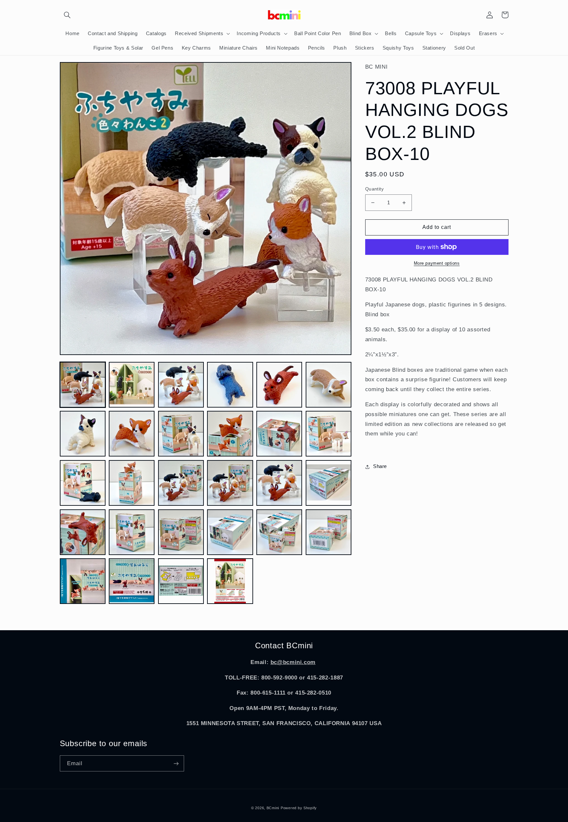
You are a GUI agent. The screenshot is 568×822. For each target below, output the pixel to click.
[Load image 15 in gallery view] (181, 483)
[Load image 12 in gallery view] (328, 433)
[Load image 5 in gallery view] (279, 385)
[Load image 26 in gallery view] (131, 581)
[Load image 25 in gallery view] (83, 581)
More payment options (437, 263)
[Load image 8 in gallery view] (131, 433)
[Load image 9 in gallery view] (181, 433)
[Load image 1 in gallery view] (83, 385)
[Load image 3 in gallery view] (181, 385)
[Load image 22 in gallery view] (230, 532)
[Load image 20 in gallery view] (131, 532)
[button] (67, 14)
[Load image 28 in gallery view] (230, 581)
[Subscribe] (175, 763)
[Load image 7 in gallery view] (83, 433)
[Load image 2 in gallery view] (131, 385)
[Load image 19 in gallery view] (83, 532)
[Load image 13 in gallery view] (83, 483)
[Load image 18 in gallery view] (328, 483)
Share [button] (380, 466)
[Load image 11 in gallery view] (279, 433)
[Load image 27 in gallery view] (181, 581)
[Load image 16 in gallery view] (230, 483)
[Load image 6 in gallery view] (328, 385)
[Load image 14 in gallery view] (131, 483)
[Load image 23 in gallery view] (279, 532)
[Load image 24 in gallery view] (328, 532)
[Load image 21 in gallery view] (181, 532)
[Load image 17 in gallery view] (279, 483)
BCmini (273, 808)
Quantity (374, 189)
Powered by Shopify (299, 808)
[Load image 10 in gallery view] (230, 433)
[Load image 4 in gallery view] (230, 385)
